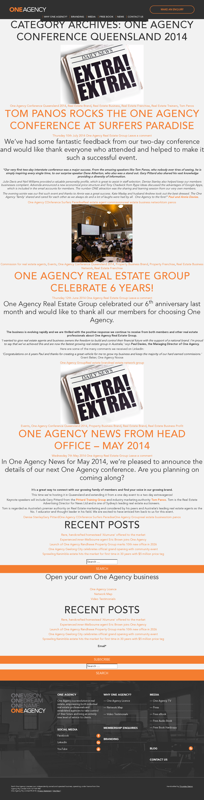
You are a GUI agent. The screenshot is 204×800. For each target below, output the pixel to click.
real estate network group (126, 363)
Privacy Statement (44, 791)
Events (52, 264)
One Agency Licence (103, 589)
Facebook (63, 735)
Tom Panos (186, 106)
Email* (102, 646)
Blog (153, 748)
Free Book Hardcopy (163, 727)
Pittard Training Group (91, 500)
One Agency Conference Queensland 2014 (38, 106)
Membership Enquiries (121, 728)
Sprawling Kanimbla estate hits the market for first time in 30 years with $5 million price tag (103, 554)
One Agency (28, 9)
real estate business (153, 517)
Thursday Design (186, 786)
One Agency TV (160, 700)
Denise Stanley (33, 517)
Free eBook (158, 714)
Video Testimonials (103, 599)
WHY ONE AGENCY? (55, 16)
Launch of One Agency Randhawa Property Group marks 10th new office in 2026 (103, 544)
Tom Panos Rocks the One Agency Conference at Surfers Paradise (102, 120)
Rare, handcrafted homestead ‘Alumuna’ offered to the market (103, 535)
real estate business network (143, 202)
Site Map (56, 791)
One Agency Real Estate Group (106, 135)
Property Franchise (162, 264)
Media (92, 16)
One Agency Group (73, 363)
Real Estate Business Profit (165, 426)
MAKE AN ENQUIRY (172, 9)
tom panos (169, 202)
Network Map (103, 594)
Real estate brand (97, 363)
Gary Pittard (51, 517)
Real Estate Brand (79, 106)
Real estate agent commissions (103, 202)
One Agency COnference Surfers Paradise (55, 202)
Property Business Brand (132, 264)
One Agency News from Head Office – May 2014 (102, 440)
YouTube (62, 749)
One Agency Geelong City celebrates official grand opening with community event (103, 549)
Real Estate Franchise (135, 106)
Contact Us (135, 16)
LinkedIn (62, 742)
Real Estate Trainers (164, 106)
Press (154, 707)
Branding (77, 16)
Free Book (106, 16)
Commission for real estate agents (23, 264)
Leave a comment (140, 135)
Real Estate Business (106, 106)
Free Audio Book (161, 720)
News (120, 16)
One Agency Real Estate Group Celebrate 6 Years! (102, 282)
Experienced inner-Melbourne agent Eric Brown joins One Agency (103, 539)
